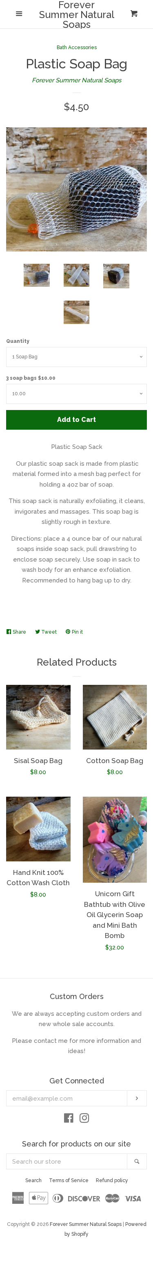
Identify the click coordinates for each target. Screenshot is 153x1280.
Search (33, 1180)
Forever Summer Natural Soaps (76, 14)
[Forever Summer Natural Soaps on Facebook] (69, 1120)
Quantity (17, 341)
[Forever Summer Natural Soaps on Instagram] (84, 1120)
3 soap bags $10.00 (30, 378)
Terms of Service (69, 1180)
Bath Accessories (77, 47)
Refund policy (112, 1180)
